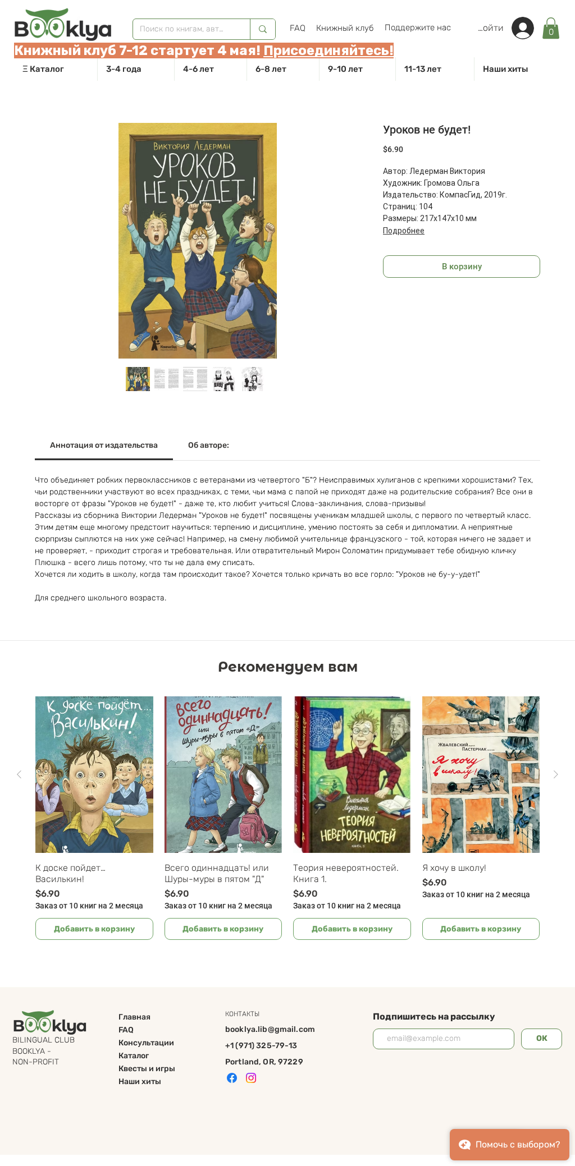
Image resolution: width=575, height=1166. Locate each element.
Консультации (146, 1043)
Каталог (133, 1056)
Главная (134, 1017)
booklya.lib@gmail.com (270, 1029)
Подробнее (404, 230)
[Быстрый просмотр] (94, 774)
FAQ (126, 1030)
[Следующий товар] (556, 774)
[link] (551, 28)
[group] (287, 818)
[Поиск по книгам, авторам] (262, 29)
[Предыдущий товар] (19, 774)
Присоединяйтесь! (328, 50)
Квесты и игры (146, 1068)
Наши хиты (139, 1081)
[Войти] (528, 28)
